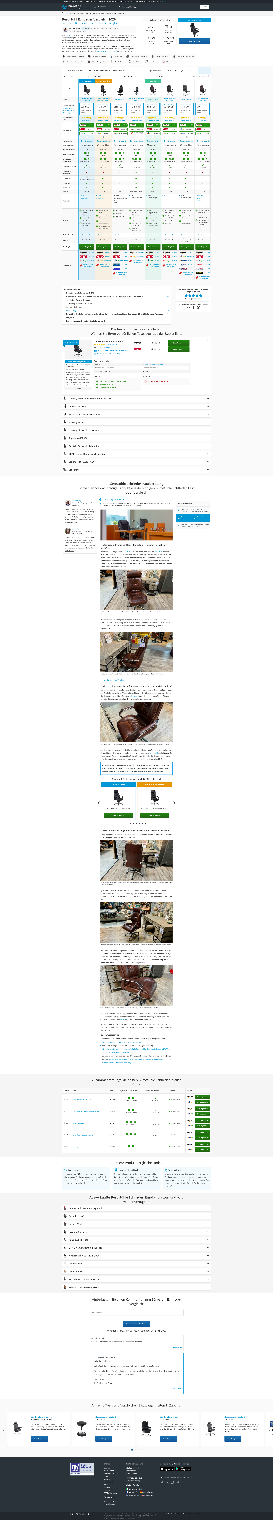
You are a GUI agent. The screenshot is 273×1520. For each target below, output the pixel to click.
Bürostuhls (126, 552)
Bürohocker (100, 1420)
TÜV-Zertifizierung (110, 1493)
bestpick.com (149, 1495)
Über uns (107, 1468)
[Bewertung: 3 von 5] (193, 296)
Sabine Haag (76, 501)
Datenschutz (187, 1514)
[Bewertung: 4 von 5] (197, 296)
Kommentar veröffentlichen (136, 1324)
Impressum (199, 1514)
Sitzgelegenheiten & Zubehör (92, 13)
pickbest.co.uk (134, 1495)
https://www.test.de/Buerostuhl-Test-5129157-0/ (121, 1042)
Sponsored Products (111, 1501)
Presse (106, 1485)
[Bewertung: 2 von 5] (190, 296)
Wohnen (79, 13)
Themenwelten (109, 1482)
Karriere (107, 1479)
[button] (127, 823)
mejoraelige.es (147, 1492)
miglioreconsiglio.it (135, 1489)
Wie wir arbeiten (110, 1471)
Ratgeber (107, 1487)
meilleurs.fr (133, 1492)
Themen (107, 1490)
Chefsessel (69, 35)
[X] (182, 70)
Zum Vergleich (39, 1439)
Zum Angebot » (87, 247)
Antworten (177, 1347)
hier (191, 1478)
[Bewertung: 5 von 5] (201, 296)
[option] (39, 1429)
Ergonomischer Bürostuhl (41, 1420)
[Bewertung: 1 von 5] (186, 296)
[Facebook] (176, 70)
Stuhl (122, 1019)
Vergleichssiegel (109, 1504)
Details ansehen (194, 41)
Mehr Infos (164, 1)
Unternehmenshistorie (112, 1473)
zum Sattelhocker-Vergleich (114, 680)
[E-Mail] (169, 70)
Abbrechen (156, 1324)
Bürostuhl (159, 552)
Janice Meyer (76, 529)
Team (106, 1476)
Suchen (204, 7)
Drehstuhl (154, 753)
